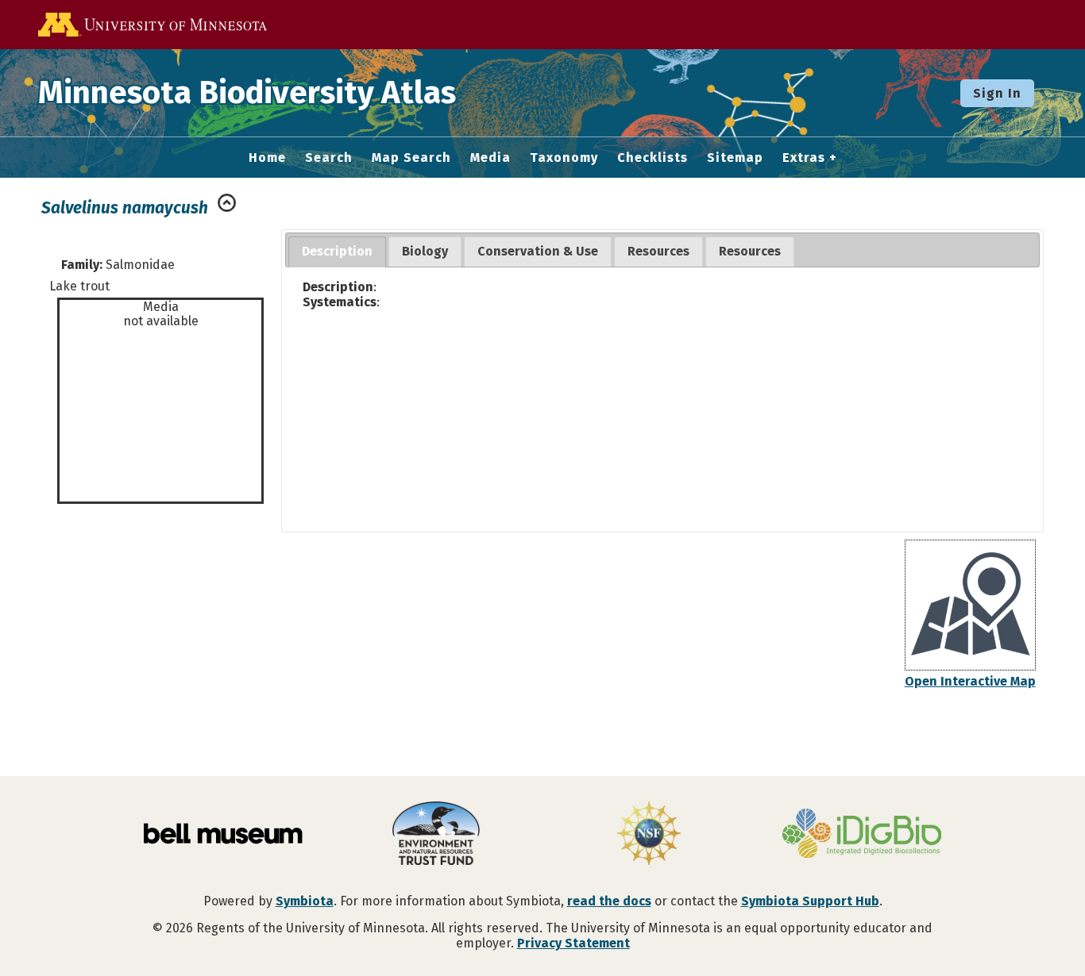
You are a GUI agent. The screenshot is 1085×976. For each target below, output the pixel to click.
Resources (658, 251)
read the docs (609, 901)
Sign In (997, 93)
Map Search (411, 158)
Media (490, 158)
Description (337, 251)
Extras (803, 158)
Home (267, 158)
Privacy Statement (573, 943)
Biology (425, 251)
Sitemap (735, 158)
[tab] (337, 251)
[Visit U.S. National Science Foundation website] (649, 834)
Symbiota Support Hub (810, 901)
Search (329, 158)
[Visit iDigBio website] (861, 835)
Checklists (652, 158)
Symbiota (305, 901)
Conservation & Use (537, 251)
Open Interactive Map (970, 681)
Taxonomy (564, 158)
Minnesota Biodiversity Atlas (247, 93)
